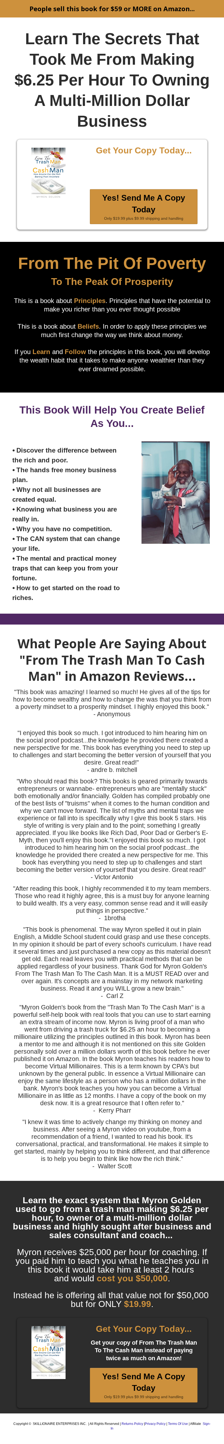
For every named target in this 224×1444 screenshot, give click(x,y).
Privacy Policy (155, 1424)
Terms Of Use (178, 1424)
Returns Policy (132, 1424)
